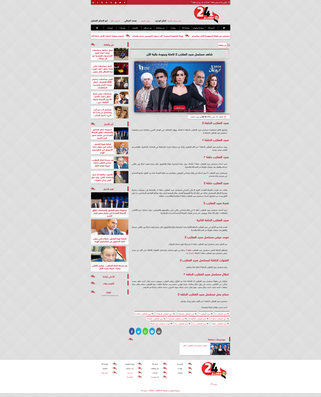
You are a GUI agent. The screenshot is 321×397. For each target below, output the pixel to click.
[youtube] (116, 3)
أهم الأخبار (109, 189)
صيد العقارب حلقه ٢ (219, 318)
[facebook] (125, 3)
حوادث (173, 27)
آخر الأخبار (108, 124)
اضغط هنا (190, 253)
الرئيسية (180, 363)
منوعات (122, 27)
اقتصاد (135, 27)
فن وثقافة (160, 27)
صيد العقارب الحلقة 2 (186, 313)
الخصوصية (155, 376)
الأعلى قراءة (108, 276)
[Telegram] (152, 331)
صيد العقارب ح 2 (200, 323)
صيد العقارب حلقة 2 (155, 318)
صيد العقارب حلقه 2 (143, 313)
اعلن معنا (105, 372)
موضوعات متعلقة (216, 339)
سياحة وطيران (198, 27)
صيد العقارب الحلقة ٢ (164, 313)
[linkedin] (111, 3)
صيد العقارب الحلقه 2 (198, 318)
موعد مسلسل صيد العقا (161, 323)
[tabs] (93, 3)
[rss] (107, 3)
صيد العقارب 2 (221, 313)
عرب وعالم (148, 27)
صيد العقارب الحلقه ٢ (176, 318)
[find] (102, 3)
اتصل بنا (130, 376)
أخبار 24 (211, 27)
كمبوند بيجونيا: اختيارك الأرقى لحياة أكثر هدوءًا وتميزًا (124, 35)
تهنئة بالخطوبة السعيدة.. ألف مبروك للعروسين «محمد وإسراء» (179, 35)
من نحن (129, 372)
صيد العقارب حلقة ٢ (219, 323)
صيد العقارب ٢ (205, 313)
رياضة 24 (185, 27)
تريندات (110, 27)
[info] (98, 3)
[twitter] (120, 3)
